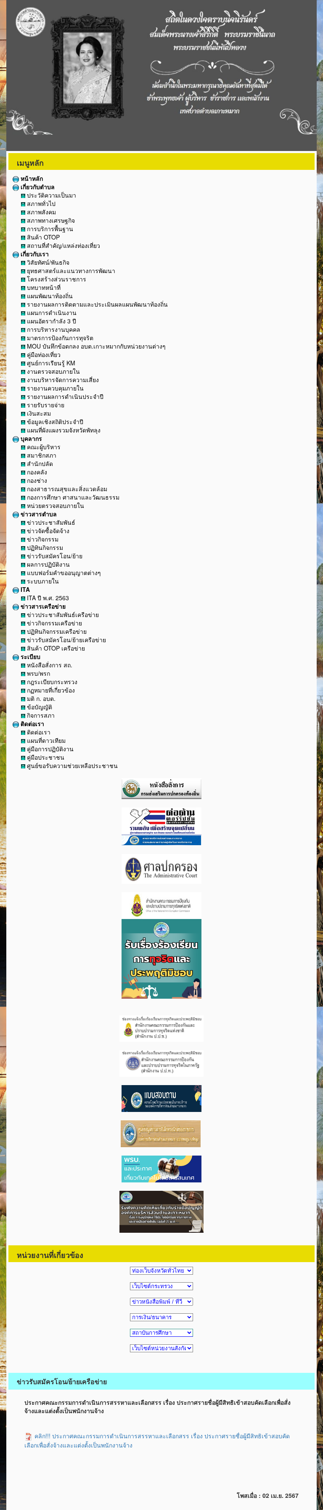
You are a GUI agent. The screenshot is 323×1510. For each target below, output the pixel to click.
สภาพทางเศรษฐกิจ (50, 220)
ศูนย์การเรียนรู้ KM (50, 363)
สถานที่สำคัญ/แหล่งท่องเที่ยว (62, 245)
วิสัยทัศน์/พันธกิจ (47, 262)
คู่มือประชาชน (44, 757)
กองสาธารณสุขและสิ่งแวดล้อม (66, 488)
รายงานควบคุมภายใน (54, 388)
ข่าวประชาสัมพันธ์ (50, 522)
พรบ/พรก (37, 673)
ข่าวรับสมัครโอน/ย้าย (53, 556)
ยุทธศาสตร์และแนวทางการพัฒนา (70, 270)
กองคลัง (36, 472)
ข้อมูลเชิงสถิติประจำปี (54, 421)
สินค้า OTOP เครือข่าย (55, 648)
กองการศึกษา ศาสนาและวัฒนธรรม (72, 497)
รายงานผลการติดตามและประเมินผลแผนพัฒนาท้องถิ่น (96, 304)
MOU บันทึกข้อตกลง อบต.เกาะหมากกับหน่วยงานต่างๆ (95, 346)
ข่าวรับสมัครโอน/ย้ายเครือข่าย (65, 639)
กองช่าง (36, 480)
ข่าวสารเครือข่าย (42, 606)
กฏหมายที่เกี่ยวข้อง (50, 690)
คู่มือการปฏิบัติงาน (49, 749)
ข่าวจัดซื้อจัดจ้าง (47, 530)
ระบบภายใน (42, 581)
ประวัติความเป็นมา (50, 195)
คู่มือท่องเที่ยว (43, 354)
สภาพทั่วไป (40, 203)
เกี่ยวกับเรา (34, 254)
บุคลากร (30, 438)
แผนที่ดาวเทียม (45, 740)
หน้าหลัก (31, 178)
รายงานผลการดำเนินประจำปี (64, 396)
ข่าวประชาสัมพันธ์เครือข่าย (62, 614)
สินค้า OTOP (42, 237)
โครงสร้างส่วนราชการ (55, 279)
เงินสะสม (38, 413)
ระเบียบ (29, 656)
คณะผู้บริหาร (43, 447)
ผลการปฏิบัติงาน (47, 564)
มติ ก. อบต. (40, 698)
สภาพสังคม (40, 212)
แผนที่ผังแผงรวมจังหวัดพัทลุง (63, 430)
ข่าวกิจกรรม (41, 539)
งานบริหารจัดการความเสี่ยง (62, 379)
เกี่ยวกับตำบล (37, 186)
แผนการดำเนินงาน (51, 312)
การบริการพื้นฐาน (49, 228)
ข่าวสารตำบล (38, 514)
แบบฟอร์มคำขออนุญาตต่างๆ (63, 572)
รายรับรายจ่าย (44, 405)
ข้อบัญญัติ (38, 707)
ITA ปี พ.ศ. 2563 (47, 598)
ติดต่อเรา (31, 723)
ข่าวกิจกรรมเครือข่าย (53, 623)
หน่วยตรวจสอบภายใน (54, 505)
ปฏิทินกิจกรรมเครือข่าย (56, 631)
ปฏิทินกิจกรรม (44, 547)
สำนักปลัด (39, 463)
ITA (24, 589)
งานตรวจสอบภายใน (52, 371)
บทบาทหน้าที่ (43, 287)
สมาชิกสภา (40, 455)
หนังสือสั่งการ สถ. (48, 665)
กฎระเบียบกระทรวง (51, 681)
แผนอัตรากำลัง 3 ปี (50, 321)
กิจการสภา (40, 715)
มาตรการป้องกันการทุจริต (59, 337)
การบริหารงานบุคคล (52, 329)
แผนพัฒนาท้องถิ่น (49, 296)
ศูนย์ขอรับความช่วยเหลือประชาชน (71, 765)
